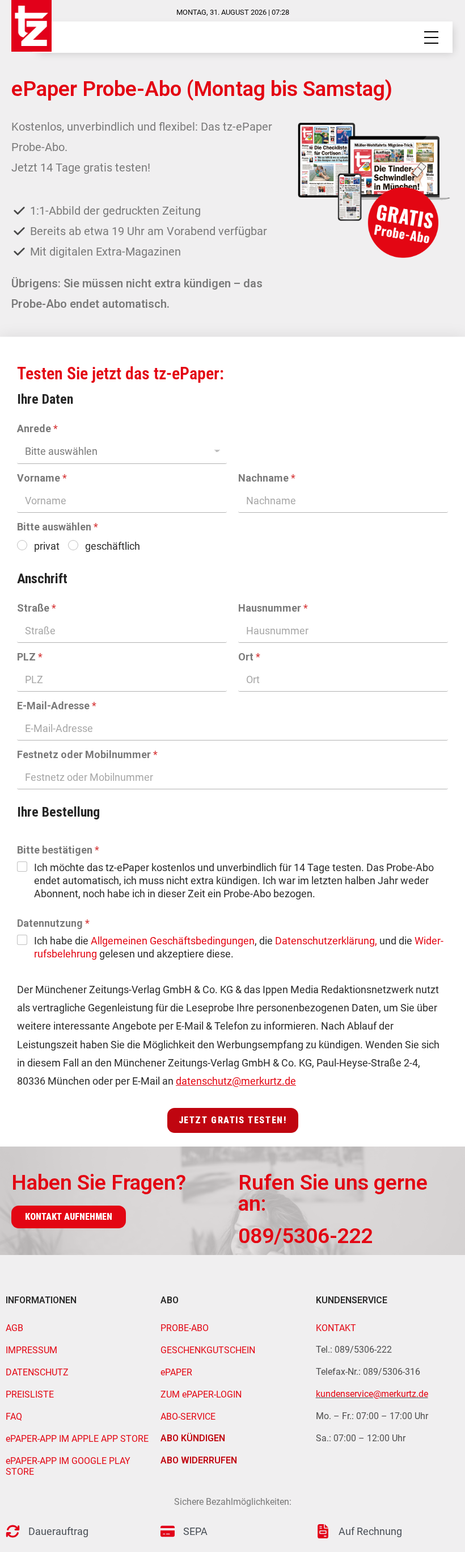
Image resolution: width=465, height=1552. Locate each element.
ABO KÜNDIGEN (192, 1438)
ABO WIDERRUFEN (198, 1460)
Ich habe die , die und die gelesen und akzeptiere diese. (238, 947)
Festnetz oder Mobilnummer (87, 754)
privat (47, 546)
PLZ (30, 656)
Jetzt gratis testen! (233, 1120)
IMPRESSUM (31, 1350)
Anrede (37, 428)
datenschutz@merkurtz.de (236, 1081)
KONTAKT (336, 1328)
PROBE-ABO (184, 1328)
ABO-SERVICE (187, 1416)
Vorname (42, 477)
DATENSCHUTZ (37, 1372)
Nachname (266, 477)
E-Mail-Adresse (56, 705)
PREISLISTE (30, 1394)
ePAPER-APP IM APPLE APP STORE (77, 1438)
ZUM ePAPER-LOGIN (201, 1394)
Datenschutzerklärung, (326, 941)
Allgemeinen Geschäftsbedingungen (173, 941)
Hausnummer (273, 608)
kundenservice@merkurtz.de (372, 1393)
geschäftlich (112, 546)
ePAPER (176, 1372)
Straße (36, 608)
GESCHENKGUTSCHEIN (207, 1350)
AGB (14, 1328)
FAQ (14, 1416)
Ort (249, 656)
